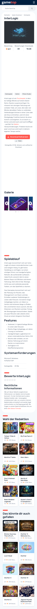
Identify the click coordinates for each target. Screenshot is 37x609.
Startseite (7, 15)
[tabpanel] (18, 203)
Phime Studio (26, 94)
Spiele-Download (17, 15)
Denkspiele (27, 15)
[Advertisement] (18, 71)
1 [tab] (16, 212)
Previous (7, 204)
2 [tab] (18, 212)
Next (30, 204)
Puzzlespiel (21, 98)
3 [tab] (21, 212)
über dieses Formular (14, 408)
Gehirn (17, 94)
